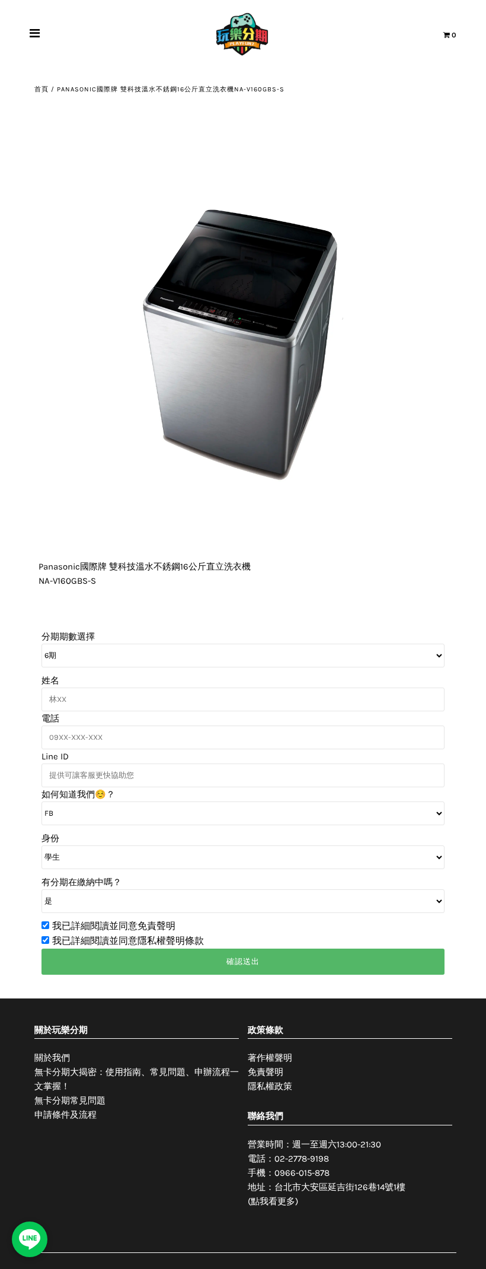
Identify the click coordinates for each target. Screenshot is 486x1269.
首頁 (41, 89)
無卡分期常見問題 (69, 1100)
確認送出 (243, 961)
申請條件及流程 (65, 1114)
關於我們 (52, 1057)
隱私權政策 (270, 1086)
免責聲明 (265, 1072)
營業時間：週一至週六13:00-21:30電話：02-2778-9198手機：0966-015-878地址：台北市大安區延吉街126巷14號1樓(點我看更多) (326, 1173)
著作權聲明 (270, 1057)
